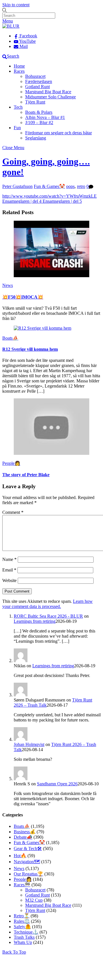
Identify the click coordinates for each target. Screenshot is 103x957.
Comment (12, 512)
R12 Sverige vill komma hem (30, 349)
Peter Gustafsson (17, 186)
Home (19, 66)
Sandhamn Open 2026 (57, 783)
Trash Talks (24, 937)
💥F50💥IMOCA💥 (22, 297)
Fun (17, 127)
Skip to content (15, 4)
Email (9, 569)
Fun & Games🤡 (49, 186)
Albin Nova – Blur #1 (45, 117)
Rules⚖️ (22, 921)
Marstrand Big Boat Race (48, 91)
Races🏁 (22, 884)
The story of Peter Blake (25, 474)
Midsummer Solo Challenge (50, 96)
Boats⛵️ (10, 338)
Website (9, 580)
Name (9, 559)
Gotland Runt (37, 86)
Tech (18, 107)
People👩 (11, 463)
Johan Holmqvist (29, 744)
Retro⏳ (21, 915)
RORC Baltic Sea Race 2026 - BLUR (48, 616)
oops (70, 186)
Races (19, 71)
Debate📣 (23, 837)
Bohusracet (35, 76)
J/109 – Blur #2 (39, 122)
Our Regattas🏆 (28, 873)
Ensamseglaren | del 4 (21, 201)
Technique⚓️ (26, 932)
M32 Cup (34, 900)
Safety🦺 (22, 926)
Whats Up (23, 942)
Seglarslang (35, 137)
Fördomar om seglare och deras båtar (58, 132)
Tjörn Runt (35, 102)
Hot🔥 (20, 855)
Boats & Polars (38, 112)
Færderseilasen (38, 81)
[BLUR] (10, 26)
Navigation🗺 (27, 861)
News (7, 285)
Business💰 (24, 831)
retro (81, 186)
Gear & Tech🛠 (28, 848)
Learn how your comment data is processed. (47, 604)
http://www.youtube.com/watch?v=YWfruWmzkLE (49, 196)
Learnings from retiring (35, 621)
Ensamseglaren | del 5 (61, 201)
